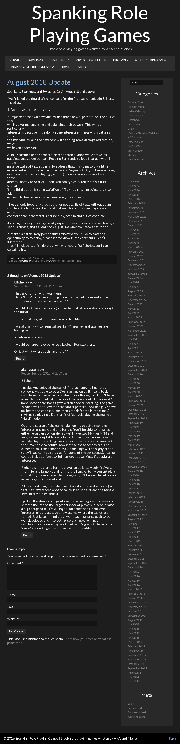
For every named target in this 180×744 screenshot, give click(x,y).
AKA (51, 257)
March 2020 (135, 396)
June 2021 (134, 343)
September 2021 (137, 334)
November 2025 (137, 216)
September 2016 (137, 563)
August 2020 (135, 374)
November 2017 (137, 510)
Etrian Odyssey (136, 111)
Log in (131, 703)
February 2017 (136, 545)
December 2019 (137, 409)
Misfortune (134, 137)
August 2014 (135, 672)
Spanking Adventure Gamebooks (32, 67)
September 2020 (137, 370)
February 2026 (136, 203)
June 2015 (134, 628)
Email (11, 607)
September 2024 (137, 273)
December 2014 (137, 655)
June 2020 (134, 383)
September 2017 (137, 514)
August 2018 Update (39, 82)
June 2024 (134, 286)
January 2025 (136, 256)
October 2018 (136, 462)
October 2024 (136, 269)
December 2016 (137, 554)
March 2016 (135, 589)
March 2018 (135, 492)
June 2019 (134, 431)
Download (35, 59)
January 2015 (136, 650)
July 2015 (133, 624)
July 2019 (133, 427)
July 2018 (133, 475)
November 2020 (137, 361)
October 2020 (136, 365)
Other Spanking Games (150, 59)
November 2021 (137, 330)
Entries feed (135, 707)
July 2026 (133, 181)
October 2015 (136, 611)
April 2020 (134, 392)
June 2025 (134, 234)
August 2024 (135, 277)
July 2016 (133, 571)
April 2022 (134, 313)
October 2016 (136, 558)
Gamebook (134, 119)
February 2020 (136, 400)
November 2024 (137, 264)
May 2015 (134, 633)
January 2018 (136, 501)
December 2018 (137, 457)
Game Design (135, 115)
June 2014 (134, 681)
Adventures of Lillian (91, 59)
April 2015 (134, 637)
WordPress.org (137, 716)
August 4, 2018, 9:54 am (32, 257)
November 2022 (137, 299)
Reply (20, 359)
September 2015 (137, 615)
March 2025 (135, 247)
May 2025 (134, 238)
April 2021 (134, 348)
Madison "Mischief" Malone (143, 133)
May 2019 (134, 435)
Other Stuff (86, 67)
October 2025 (136, 220)
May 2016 (134, 580)
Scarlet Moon (59, 59)
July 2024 (133, 282)
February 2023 (136, 295)
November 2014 (137, 659)
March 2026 (135, 199)
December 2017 (137, 506)
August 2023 (135, 291)
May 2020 (134, 387)
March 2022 (135, 317)
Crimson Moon (58, 260)
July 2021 (133, 339)
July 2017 (133, 523)
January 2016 (136, 598)
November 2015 (137, 606)
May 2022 (134, 308)
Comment (15, 563)
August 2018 (135, 470)
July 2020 (133, 378)
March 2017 (135, 541)
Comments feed (137, 712)
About (66, 67)
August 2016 (135, 567)
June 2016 (134, 576)
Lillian (131, 128)
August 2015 (135, 620)
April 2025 (134, 242)
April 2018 (134, 488)
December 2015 (137, 602)
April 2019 (134, 440)
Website (13, 619)
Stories (132, 155)
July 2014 (133, 677)
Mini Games (120, 59)
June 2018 (134, 479)
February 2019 (136, 449)
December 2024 (137, 260)
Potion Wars (135, 146)
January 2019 (136, 453)
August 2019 (135, 422)
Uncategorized (136, 159)
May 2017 (134, 532)
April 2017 (134, 536)
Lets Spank (134, 124)
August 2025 (135, 225)
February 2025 (136, 251)
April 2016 (134, 584)
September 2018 (137, 466)
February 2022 (136, 321)
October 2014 (136, 663)
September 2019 (137, 418)
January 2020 (136, 405)
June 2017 (134, 527)
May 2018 (134, 484)
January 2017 (136, 549)
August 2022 (135, 304)
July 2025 (133, 229)
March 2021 (135, 352)
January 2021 (136, 356)
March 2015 (135, 641)
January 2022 (136, 326)
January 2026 (136, 207)
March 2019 (135, 444)
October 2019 (136, 413)
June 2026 (134, 185)
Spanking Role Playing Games (90, 23)
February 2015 (136, 646)
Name (11, 595)
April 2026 (134, 194)
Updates (15, 59)
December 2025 (137, 212)
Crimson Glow (42, 260)
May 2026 (134, 190)
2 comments (15, 260)
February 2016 (136, 593)
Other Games (135, 141)
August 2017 (135, 519)
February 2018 (136, 497)
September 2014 (137, 668)
